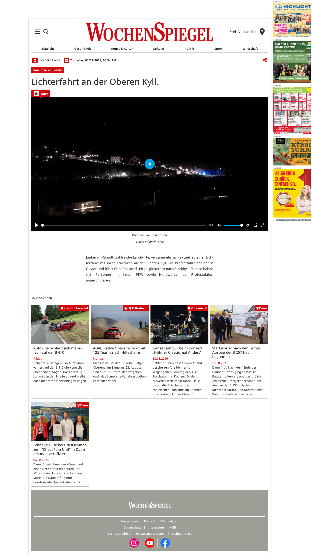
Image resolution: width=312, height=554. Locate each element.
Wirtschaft (250, 49)
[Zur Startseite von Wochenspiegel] (149, 31)
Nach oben (43, 298)
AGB (173, 527)
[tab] (40, 93)
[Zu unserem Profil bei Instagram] (134, 543)
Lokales (158, 49)
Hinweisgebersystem (151, 533)
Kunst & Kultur (122, 49)
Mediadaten (169, 521)
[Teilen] (264, 60)
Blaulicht (47, 49)
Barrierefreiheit (119, 533)
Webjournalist (182, 533)
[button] (37, 32)
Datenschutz (132, 527)
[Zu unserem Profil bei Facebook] (165, 543)
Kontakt (149, 521)
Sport (218, 49)
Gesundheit (82, 49)
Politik (189, 49)
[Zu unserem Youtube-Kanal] (149, 543)
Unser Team (129, 521)
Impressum (156, 527)
